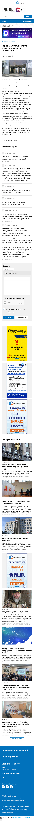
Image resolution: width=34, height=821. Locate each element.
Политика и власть (9, 42)
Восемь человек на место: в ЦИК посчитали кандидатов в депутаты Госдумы (15, 467)
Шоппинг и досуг (11, 763)
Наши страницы (10, 756)
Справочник (27, 21)
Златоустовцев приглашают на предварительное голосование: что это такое (17, 651)
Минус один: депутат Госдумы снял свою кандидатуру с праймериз (15, 613)
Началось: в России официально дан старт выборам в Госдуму (16, 502)
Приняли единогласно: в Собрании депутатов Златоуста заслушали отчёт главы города (16, 687)
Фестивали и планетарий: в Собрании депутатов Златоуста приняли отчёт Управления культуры (16, 724)
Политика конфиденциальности (9, 796)
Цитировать (7, 161)
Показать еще (17, 739)
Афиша (3, 767)
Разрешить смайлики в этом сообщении (15, 310)
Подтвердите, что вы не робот (14, 298)
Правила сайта (6, 760)
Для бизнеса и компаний (15, 750)
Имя (2, 161)
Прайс (3, 777)
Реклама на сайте (11, 773)
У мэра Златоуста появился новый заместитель (15, 539)
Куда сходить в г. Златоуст (9, 769)
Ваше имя (7, 266)
